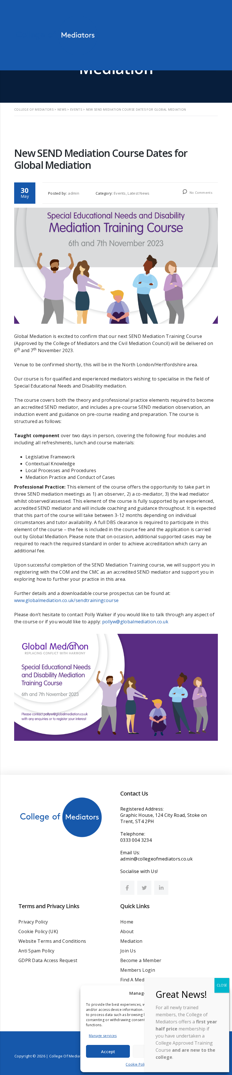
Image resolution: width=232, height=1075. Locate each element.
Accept (108, 1051)
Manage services (103, 1035)
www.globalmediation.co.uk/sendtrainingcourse (66, 600)
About (127, 931)
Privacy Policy (33, 922)
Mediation (131, 941)
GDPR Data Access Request (47, 960)
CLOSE (222, 985)
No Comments (200, 192)
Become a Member (141, 960)
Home (126, 922)
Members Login (137, 970)
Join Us (128, 951)
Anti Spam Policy (36, 951)
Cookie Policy (137, 1064)
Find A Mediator (137, 980)
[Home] (56, 34)
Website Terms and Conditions (52, 941)
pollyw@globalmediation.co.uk (135, 622)
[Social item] (127, 888)
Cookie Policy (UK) (38, 931)
